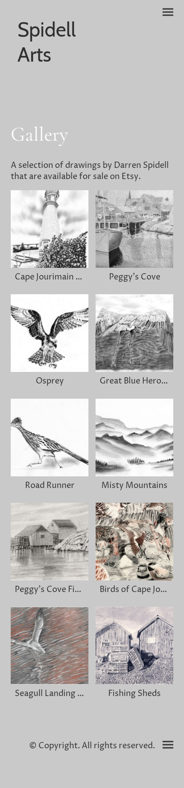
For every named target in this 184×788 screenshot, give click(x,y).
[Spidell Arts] (49, 76)
